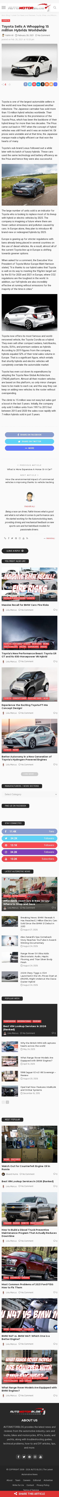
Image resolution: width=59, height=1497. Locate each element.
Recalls (7, 598)
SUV (21, 1381)
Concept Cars (19, 698)
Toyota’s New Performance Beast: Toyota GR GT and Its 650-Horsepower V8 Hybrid (29, 655)
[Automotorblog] (29, 7)
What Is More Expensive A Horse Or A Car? (29, 469)
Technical (15, 1277)
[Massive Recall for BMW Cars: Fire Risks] (29, 584)
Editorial (37, 1480)
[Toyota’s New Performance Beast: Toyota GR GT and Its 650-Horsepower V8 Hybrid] (29, 633)
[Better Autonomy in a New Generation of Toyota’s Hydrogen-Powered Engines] (29, 736)
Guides (7, 896)
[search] (54, 7)
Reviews (36, 1021)
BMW (16, 598)
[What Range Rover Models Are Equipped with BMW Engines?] (10, 1061)
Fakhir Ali (9, 35)
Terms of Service (31, 1490)
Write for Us (18, 1485)
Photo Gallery (10, 646)
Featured (17, 644)
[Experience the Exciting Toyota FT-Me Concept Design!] (29, 684)
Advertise (48, 1480)
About (9, 1480)
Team (17, 1480)
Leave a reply (14, 551)
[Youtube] (29, 859)
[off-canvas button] (4, 7)
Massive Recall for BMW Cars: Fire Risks (25, 605)
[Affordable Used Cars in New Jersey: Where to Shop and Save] (29, 894)
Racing (23, 646)
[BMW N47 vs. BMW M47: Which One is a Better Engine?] (29, 1315)
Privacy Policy (43, 1485)
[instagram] (29, 852)
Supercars (33, 646)
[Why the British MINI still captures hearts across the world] (10, 1046)
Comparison (9, 1021)
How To (25, 1223)
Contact (30, 1485)
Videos (44, 646)
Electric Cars (34, 698)
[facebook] (29, 831)
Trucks (7, 1223)
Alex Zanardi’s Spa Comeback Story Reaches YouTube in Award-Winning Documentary (38, 940)
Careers (26, 1480)
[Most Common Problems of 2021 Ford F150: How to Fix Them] (29, 1264)
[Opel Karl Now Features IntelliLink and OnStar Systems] (10, 1091)
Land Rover (9, 1378)
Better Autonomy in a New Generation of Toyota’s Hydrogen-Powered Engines (26, 758)
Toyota (5, 20)
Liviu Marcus (11, 610)
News (22, 598)
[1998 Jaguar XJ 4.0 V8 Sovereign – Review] (10, 1076)
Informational (24, 1021)
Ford (6, 1277)
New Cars (36, 644)
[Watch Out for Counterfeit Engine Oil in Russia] (29, 1144)
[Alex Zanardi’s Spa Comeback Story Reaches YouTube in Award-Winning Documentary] (10, 940)
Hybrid (27, 644)
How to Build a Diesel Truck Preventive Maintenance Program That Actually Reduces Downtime (29, 1233)
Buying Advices (19, 896)
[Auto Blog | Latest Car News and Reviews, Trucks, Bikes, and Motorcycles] (28, 1411)
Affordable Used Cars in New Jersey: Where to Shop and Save (26, 902)
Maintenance (37, 1223)
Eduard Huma (12, 1174)
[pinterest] (29, 845)
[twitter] (29, 838)
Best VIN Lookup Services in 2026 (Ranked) (28, 1181)
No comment (44, 35)
